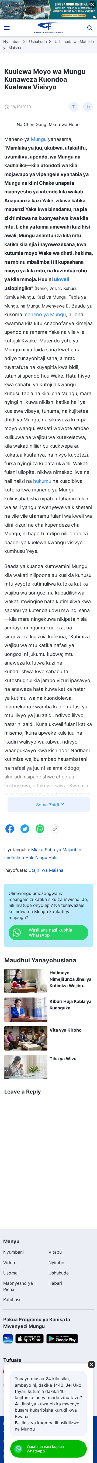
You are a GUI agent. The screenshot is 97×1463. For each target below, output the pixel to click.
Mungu (39, 139)
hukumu (42, 481)
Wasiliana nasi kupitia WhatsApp (45, 1448)
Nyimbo (56, 1262)
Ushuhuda (38, 41)
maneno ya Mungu (44, 314)
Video (9, 1262)
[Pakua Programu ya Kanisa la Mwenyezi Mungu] (8, 1338)
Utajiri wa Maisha (45, 870)
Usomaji (11, 1273)
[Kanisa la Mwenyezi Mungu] (48, 27)
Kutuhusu (12, 1299)
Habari (55, 1283)
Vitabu (55, 1252)
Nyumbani (12, 41)
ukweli (61, 279)
